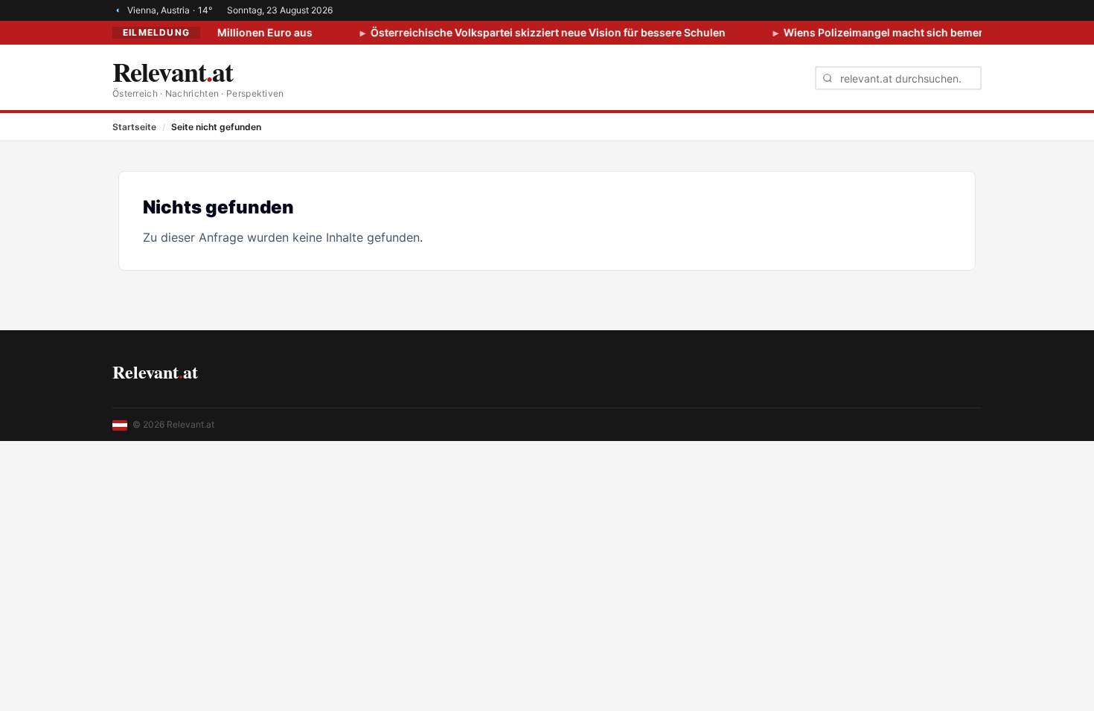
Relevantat (155, 371)
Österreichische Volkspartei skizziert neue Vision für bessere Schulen (538, 32)
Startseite (134, 126)
